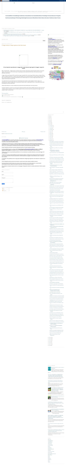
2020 (50, 120)
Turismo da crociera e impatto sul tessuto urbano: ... (57, 320)
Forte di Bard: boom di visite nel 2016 (55, 292)
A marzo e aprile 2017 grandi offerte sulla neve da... (57, 262)
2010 (50, 345)
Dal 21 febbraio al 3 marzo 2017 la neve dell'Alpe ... (57, 141)
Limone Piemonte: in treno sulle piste (55, 189)
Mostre (49, 456)
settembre (51, 129)
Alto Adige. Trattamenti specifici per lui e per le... (56, 144)
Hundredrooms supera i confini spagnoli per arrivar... (57, 255)
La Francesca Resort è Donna (54, 252)
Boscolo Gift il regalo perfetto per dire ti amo (56, 256)
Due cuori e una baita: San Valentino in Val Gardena (57, 321)
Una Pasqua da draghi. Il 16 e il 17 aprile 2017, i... (56, 198)
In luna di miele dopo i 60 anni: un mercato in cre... (57, 259)
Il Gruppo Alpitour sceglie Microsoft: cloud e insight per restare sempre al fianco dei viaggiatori (17, 35)
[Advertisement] (20, 19)
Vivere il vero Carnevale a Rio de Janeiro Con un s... (57, 260)
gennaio (51, 140)
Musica (49, 457)
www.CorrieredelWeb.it (5, 93)
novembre (51, 126)
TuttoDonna (49, 459)
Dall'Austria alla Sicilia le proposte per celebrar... (56, 243)
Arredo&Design (50, 441)
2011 (50, 344)
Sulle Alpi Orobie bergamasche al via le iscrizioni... (57, 172)
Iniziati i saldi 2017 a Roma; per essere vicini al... (56, 278)
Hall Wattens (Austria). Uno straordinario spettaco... (57, 228)
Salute (49, 460)
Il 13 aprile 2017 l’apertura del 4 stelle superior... (56, 270)
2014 (50, 340)
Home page (23, 131)
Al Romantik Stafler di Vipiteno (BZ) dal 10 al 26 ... (57, 231)
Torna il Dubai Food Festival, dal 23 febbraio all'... (57, 314)
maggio (51, 134)
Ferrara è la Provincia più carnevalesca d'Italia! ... (56, 218)
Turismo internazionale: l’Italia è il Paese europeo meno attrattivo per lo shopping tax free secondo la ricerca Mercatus (20, 34)
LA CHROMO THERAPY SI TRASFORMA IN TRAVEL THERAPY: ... (56, 324)
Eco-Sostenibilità (50, 445)
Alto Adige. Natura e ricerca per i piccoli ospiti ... (56, 161)
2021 (50, 118)
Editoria (49, 446)
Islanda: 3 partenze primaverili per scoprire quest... (57, 212)
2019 (50, 121)
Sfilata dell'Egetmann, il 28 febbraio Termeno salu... (57, 245)
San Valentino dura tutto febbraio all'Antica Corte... (57, 142)
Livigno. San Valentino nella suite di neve (55, 265)
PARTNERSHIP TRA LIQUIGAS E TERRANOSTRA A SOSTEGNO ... (55, 151)
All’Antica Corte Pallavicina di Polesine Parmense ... (57, 306)
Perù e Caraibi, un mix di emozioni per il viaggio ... (57, 269)
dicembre (51, 125)
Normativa (49, 458)
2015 (50, 338)
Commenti (4, 190)
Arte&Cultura (50, 443)
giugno (51, 133)
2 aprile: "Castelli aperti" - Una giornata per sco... (56, 171)
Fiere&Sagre (49, 447)
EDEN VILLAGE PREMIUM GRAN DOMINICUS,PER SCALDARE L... (55, 290)
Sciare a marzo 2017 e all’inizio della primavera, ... (57, 201)
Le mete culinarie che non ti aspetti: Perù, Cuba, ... (57, 331)
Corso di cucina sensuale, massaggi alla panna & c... (57, 200)
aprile (51, 136)
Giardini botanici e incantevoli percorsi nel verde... (57, 238)
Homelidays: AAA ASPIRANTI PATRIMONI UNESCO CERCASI (56, 326)
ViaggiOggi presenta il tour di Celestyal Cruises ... (57, 299)
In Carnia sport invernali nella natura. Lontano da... (57, 230)
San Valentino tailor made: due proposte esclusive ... (57, 273)
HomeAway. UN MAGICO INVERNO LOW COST (56, 330)
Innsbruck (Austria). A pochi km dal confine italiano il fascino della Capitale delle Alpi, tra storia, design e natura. (55, 381)
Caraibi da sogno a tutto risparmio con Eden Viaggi (57, 185)
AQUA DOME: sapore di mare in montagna (56, 182)
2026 (50, 116)
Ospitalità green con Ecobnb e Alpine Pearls (56, 277)
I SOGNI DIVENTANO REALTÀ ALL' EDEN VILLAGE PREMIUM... (56, 165)
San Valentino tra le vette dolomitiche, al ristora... (56, 312)
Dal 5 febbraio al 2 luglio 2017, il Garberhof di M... (57, 220)
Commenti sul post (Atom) (8, 133)
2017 (50, 124)
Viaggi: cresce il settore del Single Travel (55, 332)
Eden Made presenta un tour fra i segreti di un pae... (57, 187)
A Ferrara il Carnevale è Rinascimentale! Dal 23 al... (57, 315)
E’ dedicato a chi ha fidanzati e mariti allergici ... (56, 307)
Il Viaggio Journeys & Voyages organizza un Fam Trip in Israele (14, 45)
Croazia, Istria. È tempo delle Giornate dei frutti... (56, 188)
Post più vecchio (43, 131)
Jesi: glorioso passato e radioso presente (55, 240)
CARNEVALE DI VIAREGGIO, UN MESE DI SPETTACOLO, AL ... (56, 180)
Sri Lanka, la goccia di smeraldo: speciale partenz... (57, 217)
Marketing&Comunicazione (52, 453)
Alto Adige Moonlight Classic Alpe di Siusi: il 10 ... (57, 272)
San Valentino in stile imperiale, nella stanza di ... (56, 237)
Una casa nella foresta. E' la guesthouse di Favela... (57, 298)
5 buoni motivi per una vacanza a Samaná (55, 316)
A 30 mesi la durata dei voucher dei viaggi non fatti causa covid (13, 33)
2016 (50, 337)
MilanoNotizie (50, 454)
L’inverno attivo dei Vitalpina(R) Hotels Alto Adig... (57, 159)
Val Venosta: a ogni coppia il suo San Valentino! (56, 283)
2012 (50, 342)
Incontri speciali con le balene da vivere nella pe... (57, 178)
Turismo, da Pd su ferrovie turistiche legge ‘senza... (57, 211)
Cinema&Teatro (50, 444)
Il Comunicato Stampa (51, 451)
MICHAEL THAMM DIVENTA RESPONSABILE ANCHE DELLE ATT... (56, 227)
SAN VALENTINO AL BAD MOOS (54, 282)
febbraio (51, 138)
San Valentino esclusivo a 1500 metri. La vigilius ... (57, 213)
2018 (50, 122)
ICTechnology (50, 452)
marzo (51, 137)
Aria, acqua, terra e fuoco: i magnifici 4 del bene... (56, 258)
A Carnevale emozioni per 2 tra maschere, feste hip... (57, 297)
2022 (50, 117)
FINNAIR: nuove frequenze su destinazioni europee (57, 295)
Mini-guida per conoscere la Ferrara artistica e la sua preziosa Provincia (57, 396)
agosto (51, 130)
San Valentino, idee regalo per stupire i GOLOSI (56, 157)
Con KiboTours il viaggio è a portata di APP (56, 301)
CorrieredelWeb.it (50, 440)
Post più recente (4, 131)
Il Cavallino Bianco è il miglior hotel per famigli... (57, 207)
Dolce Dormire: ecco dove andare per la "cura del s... (57, 191)
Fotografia (49, 450)
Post (3, 188)
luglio (51, 132)
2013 (50, 341)
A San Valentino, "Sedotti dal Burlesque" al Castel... (57, 158)
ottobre (51, 128)
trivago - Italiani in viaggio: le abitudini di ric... (56, 169)
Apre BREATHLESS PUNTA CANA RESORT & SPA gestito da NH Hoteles (57, 410)
